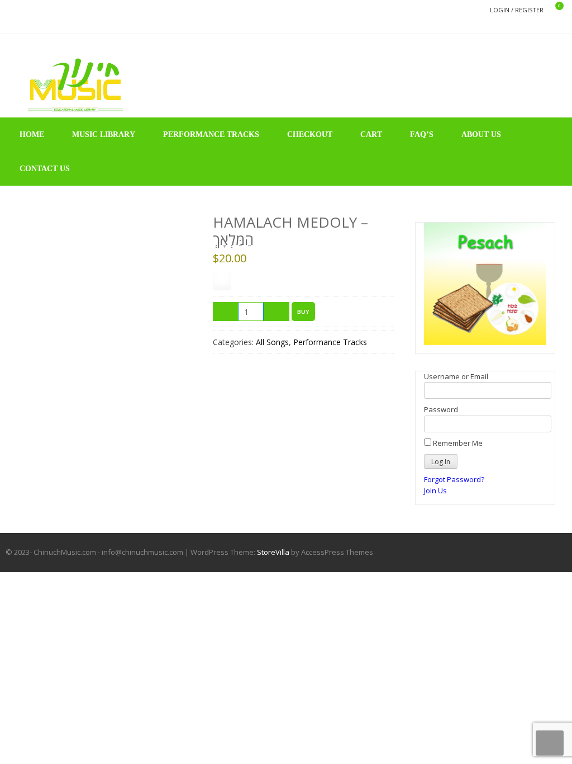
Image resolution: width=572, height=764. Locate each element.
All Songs (272, 342)
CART (371, 134)
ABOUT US (481, 134)
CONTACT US (45, 168)
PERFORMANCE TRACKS (211, 134)
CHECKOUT (309, 134)
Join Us (435, 490)
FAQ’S (421, 134)
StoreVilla (273, 552)
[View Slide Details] (485, 284)
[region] (485, 284)
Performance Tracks (330, 342)
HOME (32, 134)
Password (441, 409)
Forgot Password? (454, 479)
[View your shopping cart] (552, 10)
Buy (303, 311)
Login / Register (517, 10)
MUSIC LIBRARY (103, 134)
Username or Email (456, 376)
